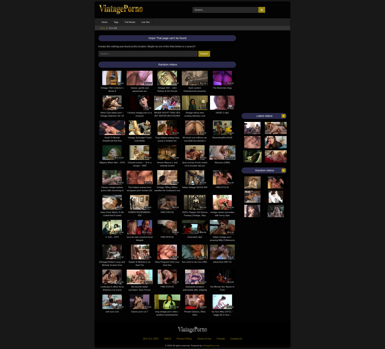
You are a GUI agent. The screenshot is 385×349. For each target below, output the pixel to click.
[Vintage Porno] (120, 10)
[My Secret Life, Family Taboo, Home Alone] (252, 142)
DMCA (167, 338)
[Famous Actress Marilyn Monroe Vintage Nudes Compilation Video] (276, 197)
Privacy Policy (184, 338)
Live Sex (146, 22)
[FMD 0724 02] (276, 182)
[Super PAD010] (252, 211)
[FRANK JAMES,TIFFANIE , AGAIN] (252, 197)
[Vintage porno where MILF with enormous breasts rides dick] (276, 211)
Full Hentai (130, 22)
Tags (116, 22)
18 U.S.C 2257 (151, 338)
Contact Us (236, 338)
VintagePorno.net (211, 345)
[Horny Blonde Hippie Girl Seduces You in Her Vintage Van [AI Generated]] (276, 128)
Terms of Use (204, 338)
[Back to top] (375, 340)
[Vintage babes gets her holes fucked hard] (252, 128)
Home (104, 22)
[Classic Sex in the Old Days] (252, 156)
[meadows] (252, 182)
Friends (221, 338)
